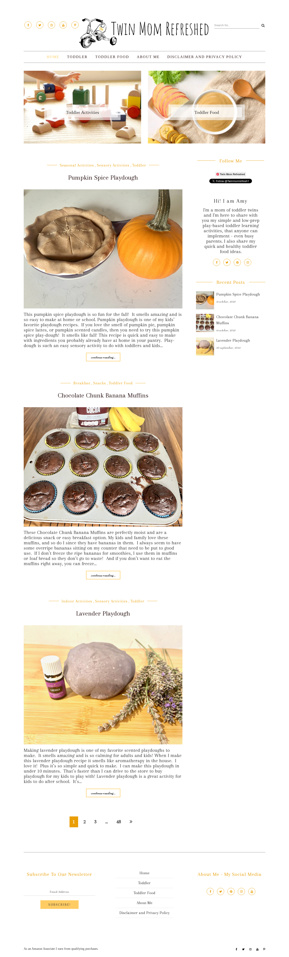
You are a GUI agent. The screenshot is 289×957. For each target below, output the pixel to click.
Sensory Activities (113, 165)
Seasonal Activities (77, 165)
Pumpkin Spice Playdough (103, 177)
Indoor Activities (77, 601)
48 (119, 821)
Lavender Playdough (103, 613)
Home (53, 57)
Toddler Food (112, 57)
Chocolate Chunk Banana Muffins (103, 395)
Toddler (77, 57)
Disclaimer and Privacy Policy (204, 57)
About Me (148, 57)
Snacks (99, 383)
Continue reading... (103, 357)
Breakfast (81, 383)
